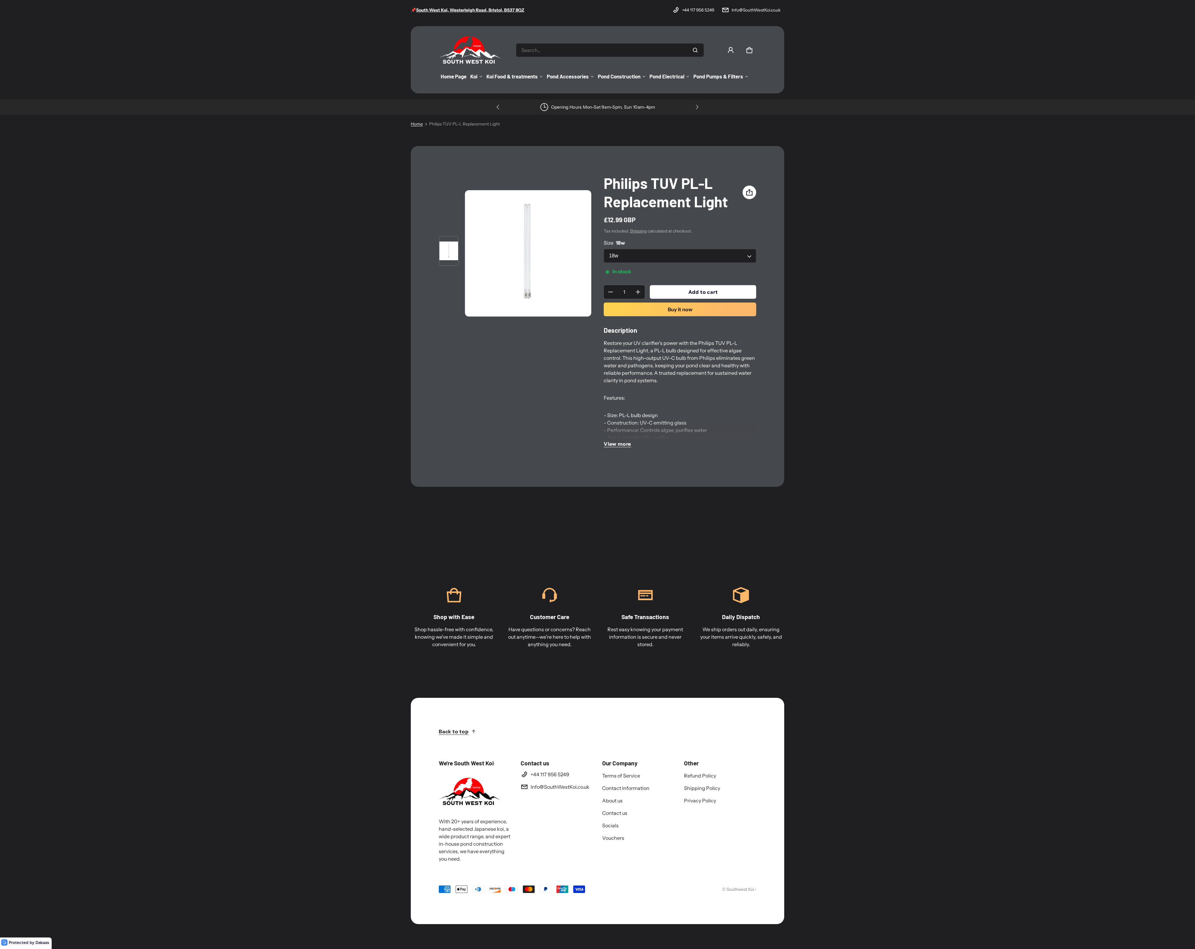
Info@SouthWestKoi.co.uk (756, 9)
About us (612, 800)
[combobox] (610, 50)
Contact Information (625, 788)
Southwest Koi (740, 889)
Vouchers (613, 838)
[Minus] (610, 292)
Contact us (614, 813)
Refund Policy (700, 776)
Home (417, 123)
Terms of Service (621, 776)
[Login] (731, 50)
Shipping (638, 230)
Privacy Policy (700, 800)
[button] (749, 50)
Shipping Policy (702, 788)
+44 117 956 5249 (698, 9)
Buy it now (680, 309)
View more (617, 444)
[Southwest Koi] (470, 50)
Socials (610, 825)
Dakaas (42, 942)
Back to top (454, 731)
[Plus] (638, 292)
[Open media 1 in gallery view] (449, 251)
